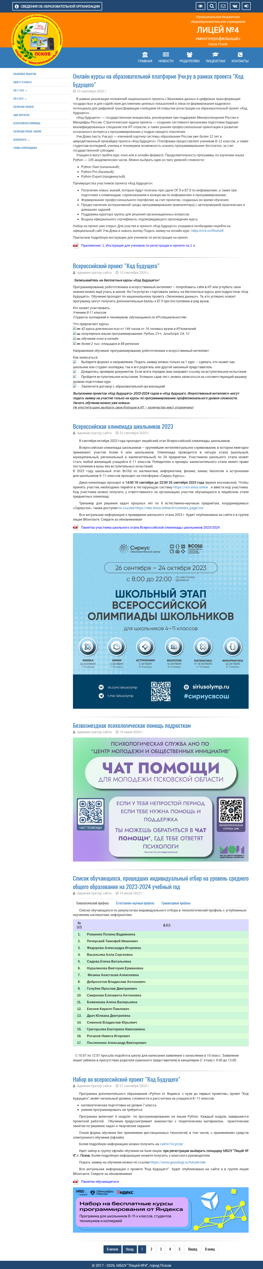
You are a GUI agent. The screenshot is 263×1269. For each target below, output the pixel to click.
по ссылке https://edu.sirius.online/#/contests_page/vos (160, 508)
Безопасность (20, 139)
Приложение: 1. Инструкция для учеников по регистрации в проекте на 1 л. (138, 245)
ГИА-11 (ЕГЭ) (18, 90)
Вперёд (192, 1249)
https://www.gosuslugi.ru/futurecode (177, 1162)
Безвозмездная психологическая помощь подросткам (132, 725)
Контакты (240, 61)
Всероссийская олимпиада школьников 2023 (123, 426)
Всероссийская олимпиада (26, 123)
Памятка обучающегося (100, 1181)
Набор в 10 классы (22, 82)
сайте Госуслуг (171, 1144)
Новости (165, 61)
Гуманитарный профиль (176, 903)
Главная (145, 61)
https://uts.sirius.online (190, 487)
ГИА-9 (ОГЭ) (18, 98)
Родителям (190, 61)
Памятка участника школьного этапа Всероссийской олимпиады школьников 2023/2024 (150, 527)
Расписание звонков (23, 106)
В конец (210, 1249)
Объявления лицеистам (24, 74)
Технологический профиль (92, 903)
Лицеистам (215, 61)
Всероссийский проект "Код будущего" (116, 266)
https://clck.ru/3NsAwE (207, 230)
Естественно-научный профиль (135, 903)
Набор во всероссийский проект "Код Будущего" (126, 1079)
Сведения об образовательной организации (60, 6)
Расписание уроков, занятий (27, 131)
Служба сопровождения (25, 148)
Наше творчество (21, 115)
